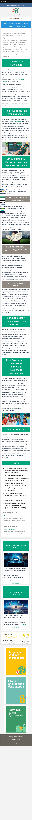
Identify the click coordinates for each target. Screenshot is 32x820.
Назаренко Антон (10, 516)
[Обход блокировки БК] (16, 690)
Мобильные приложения (16, 736)
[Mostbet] (2, 206)
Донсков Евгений (9, 529)
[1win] (2, 200)
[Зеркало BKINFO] (16, 11)
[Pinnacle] (2, 195)
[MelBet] (2, 191)
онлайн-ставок (16, 121)
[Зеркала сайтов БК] (16, 661)
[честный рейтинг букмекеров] (16, 719)
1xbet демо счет (16, 739)
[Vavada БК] (2, 198)
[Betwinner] (2, 197)
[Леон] (2, 202)
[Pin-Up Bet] (2, 210)
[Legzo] (2, 212)
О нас (16, 743)
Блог (16, 741)
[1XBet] (2, 189)
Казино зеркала (16, 738)
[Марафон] (2, 193)
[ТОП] (16, 559)
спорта (14, 189)
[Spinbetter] (2, 208)
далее (12, 580)
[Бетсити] (2, 204)
